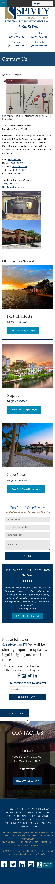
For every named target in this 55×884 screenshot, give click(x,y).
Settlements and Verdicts (21, 812)
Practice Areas (40, 809)
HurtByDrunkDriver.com (13, 186)
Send (27, 556)
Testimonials (36, 819)
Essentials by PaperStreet (36, 854)
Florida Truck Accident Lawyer (23, 835)
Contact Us (13, 815)
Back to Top (14, 713)
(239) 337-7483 (14, 159)
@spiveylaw (14, 645)
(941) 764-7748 (19, 166)
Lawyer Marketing (15, 854)
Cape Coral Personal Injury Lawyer (25, 488)
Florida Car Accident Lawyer (14, 832)
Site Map (48, 851)
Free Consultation (27, 780)
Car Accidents (40, 841)
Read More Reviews (27, 616)
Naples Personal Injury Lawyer (24, 409)
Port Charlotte (41, 815)
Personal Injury (26, 841)
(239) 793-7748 (17, 162)
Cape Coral (20, 819)
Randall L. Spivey (29, 826)
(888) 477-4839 (19, 169)
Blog (41, 812)
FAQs (49, 812)
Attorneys (23, 809)
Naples (26, 815)
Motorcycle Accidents (32, 844)
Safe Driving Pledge (16, 822)
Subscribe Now (27, 697)
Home (12, 809)
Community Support (41, 822)
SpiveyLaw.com (9, 183)
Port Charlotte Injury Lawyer (23, 330)
